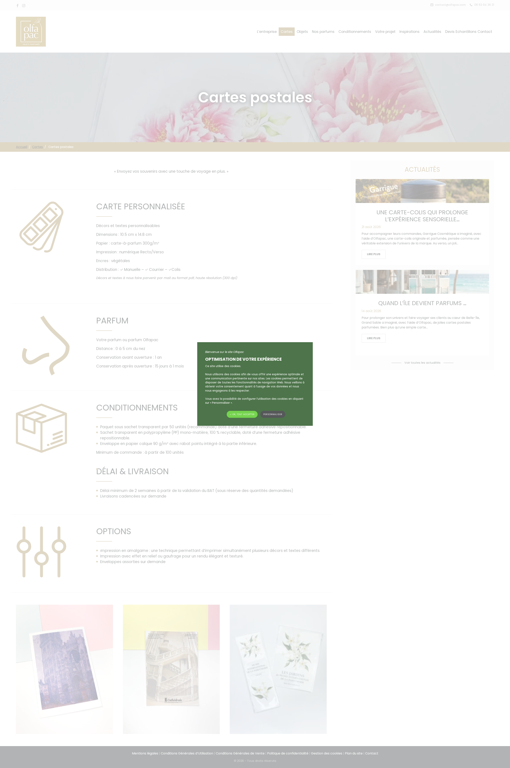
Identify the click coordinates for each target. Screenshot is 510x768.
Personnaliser (272, 414)
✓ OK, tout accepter (242, 414)
